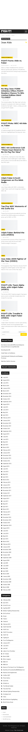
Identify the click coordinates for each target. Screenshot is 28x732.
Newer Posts (22, 332)
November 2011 (7, 490)
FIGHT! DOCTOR (7, 627)
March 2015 (6, 391)
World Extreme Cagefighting (7, 57)
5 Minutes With (6, 600)
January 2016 (6, 388)
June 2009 (5, 565)
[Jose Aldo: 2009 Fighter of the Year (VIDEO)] (9, 251)
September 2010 (7, 525)
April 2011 (5, 506)
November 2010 (7, 520)
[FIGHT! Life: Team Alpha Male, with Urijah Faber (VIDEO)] (9, 277)
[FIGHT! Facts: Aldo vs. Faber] (9, 53)
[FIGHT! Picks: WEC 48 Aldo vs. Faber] (9, 116)
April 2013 (5, 444)
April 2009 (5, 571)
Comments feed (7, 716)
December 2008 (7, 579)
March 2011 (6, 509)
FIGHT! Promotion (6, 120)
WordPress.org (6, 719)
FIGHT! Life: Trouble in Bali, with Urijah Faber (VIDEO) (11, 315)
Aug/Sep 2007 (6, 608)
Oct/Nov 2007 (6, 675)
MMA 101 (5, 661)
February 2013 (6, 450)
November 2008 (7, 581)
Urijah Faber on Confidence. (8, 353)
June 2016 (5, 383)
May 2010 (5, 536)
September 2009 (7, 557)
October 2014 (6, 399)
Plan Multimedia (18, 730)
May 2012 (5, 474)
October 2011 (6, 493)
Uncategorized (7, 694)
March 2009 (6, 573)
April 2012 (5, 477)
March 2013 (6, 447)
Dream (5, 616)
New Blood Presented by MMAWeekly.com (14, 669)
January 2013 (6, 452)
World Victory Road (8, 702)
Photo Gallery (6, 678)
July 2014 (5, 407)
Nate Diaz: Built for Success (8, 361)
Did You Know (6, 613)
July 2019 (5, 377)
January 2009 (6, 576)
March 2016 (6, 385)
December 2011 (7, 487)
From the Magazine (8, 640)
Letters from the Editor (9, 651)
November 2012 (7, 458)
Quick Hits (5, 680)
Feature (5, 618)
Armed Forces (6, 605)
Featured (5, 621)
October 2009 (6, 555)
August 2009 (6, 560)
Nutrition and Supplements (10, 672)
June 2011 (5, 501)
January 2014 (6, 420)
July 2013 (5, 436)
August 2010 (6, 528)
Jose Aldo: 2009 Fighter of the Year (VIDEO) (13, 260)
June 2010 (5, 533)
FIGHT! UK (5, 635)
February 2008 (6, 590)
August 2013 (6, 434)
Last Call (5, 648)
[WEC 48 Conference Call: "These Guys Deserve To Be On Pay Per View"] (9, 140)
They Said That (6, 688)
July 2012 (5, 469)
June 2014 (5, 409)
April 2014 (5, 415)
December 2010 (7, 517)
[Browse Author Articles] (2, 100)
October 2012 (6, 460)
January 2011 (6, 514)
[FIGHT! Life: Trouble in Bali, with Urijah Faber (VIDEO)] (9, 306)
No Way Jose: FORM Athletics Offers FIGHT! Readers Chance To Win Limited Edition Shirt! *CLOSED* (12, 93)
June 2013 (5, 439)
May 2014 (5, 412)
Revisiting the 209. (5, 350)
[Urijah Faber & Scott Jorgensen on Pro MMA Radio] (9, 170)
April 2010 (5, 538)
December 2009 (7, 549)
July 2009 (5, 563)
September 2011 (7, 495)
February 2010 (6, 544)
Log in (4, 712)
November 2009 (7, 552)
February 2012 (6, 482)
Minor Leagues (7, 659)
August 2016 (6, 380)
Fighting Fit (6, 637)
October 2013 (6, 428)
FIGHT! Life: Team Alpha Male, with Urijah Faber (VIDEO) (12, 287)
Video (3, 229)
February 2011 (6, 512)
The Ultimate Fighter (8, 686)
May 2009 (5, 568)
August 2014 (6, 404)
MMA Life (5, 664)
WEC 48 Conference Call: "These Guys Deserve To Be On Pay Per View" (13, 150)
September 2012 (7, 463)
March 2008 (6, 587)
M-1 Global (6, 653)
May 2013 (5, 442)
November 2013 (7, 426)
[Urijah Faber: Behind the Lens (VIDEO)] (9, 225)
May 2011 (5, 504)
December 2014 (7, 393)
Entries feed (6, 714)
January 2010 (6, 547)
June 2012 (5, 471)
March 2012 (6, 479)
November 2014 (7, 396)
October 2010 (6, 522)
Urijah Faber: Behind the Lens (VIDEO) (12, 234)
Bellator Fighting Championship (11, 610)
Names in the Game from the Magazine (13, 667)
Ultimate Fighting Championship (11, 691)
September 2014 (7, 401)
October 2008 (6, 584)
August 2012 (6, 466)
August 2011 (6, 498)
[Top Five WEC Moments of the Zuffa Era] (9, 199)
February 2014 (6, 417)
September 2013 (7, 431)
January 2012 (6, 485)
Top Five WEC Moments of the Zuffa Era (13, 207)
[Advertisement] (14, 15)
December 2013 (7, 423)
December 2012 (7, 455)
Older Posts (5, 332)
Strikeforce (6, 683)
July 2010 (5, 530)
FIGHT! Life (4, 85)
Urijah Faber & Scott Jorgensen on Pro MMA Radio (12, 180)
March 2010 (6, 541)
